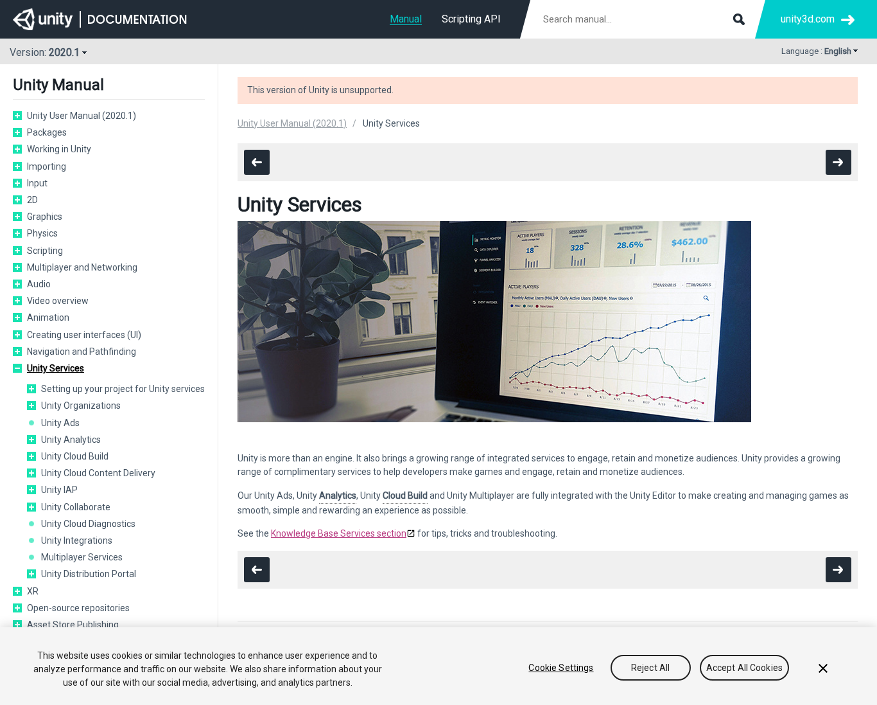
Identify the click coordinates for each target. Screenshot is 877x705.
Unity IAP (59, 490)
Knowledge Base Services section (338, 533)
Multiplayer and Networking (82, 267)
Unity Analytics (71, 439)
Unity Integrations (76, 540)
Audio (39, 284)
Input (37, 183)
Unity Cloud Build (75, 456)
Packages (47, 132)
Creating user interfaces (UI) (84, 335)
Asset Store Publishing (73, 625)
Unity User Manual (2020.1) (81, 116)
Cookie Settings (560, 668)
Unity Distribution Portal (88, 574)
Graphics (44, 216)
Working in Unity (59, 149)
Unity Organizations (81, 405)
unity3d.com (808, 19)
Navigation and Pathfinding (81, 351)
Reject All (650, 668)
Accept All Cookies (744, 668)
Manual (406, 19)
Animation (48, 317)
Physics (42, 233)
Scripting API (471, 19)
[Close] (823, 668)
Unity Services (55, 368)
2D (32, 200)
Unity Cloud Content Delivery (98, 473)
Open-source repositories (78, 608)
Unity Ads (60, 423)
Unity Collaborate (75, 507)
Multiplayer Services (82, 557)
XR (33, 591)
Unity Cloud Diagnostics (88, 524)
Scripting (45, 250)
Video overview (58, 301)
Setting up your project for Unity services (123, 389)
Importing (46, 166)
